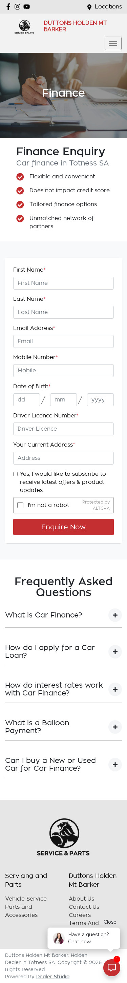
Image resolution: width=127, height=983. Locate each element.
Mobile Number (35, 357)
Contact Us (84, 907)
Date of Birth (32, 386)
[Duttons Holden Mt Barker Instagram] (18, 6)
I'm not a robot (48, 505)
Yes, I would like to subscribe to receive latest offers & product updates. (63, 482)
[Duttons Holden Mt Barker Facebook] (9, 6)
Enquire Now (63, 527)
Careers (80, 915)
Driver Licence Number (46, 415)
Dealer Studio (52, 976)
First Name (29, 270)
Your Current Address (44, 445)
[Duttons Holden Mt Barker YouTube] (28, 6)
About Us (81, 899)
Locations (108, 6)
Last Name (29, 299)
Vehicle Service (26, 899)
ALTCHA (101, 508)
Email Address (34, 328)
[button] (113, 43)
